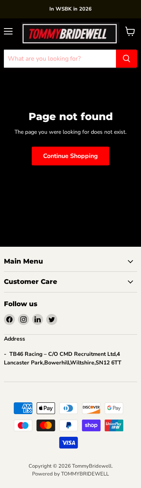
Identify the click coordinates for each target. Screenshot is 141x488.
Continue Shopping (70, 156)
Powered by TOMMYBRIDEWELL (70, 473)
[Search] (126, 59)
